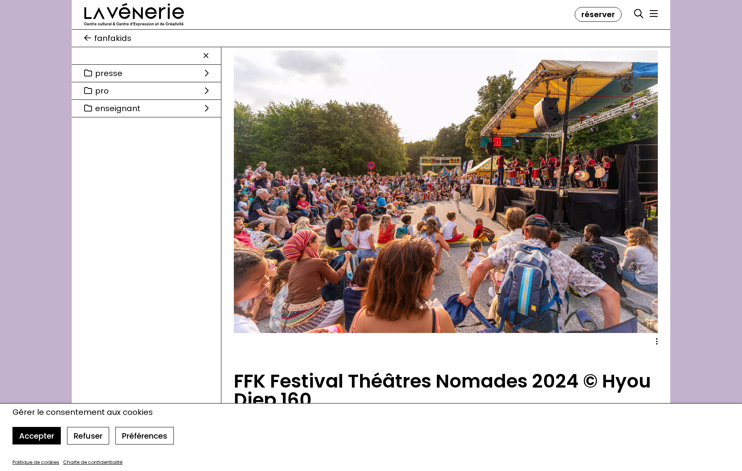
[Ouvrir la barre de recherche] (638, 14)
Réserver (598, 14)
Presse (108, 73)
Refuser (88, 435)
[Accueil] (134, 14)
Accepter (36, 435)
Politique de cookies (35, 462)
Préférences (144, 435)
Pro (102, 90)
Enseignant (117, 108)
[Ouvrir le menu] (654, 13)
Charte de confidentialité (92, 462)
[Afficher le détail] (657, 341)
